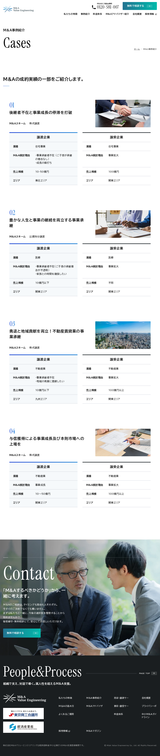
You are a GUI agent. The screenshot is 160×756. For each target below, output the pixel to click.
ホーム (137, 49)
